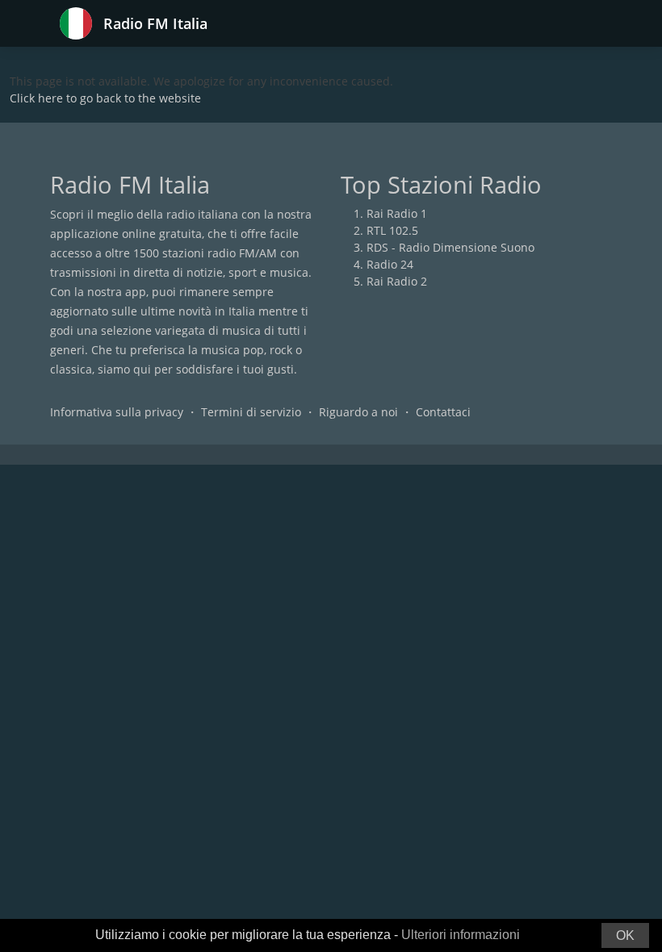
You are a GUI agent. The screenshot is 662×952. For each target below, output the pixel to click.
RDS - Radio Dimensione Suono (450, 247)
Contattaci (443, 412)
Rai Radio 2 (397, 281)
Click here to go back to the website (105, 98)
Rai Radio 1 (397, 213)
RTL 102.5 (392, 230)
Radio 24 (390, 264)
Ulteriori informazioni (460, 935)
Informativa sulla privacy (116, 412)
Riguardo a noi (358, 412)
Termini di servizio (251, 412)
